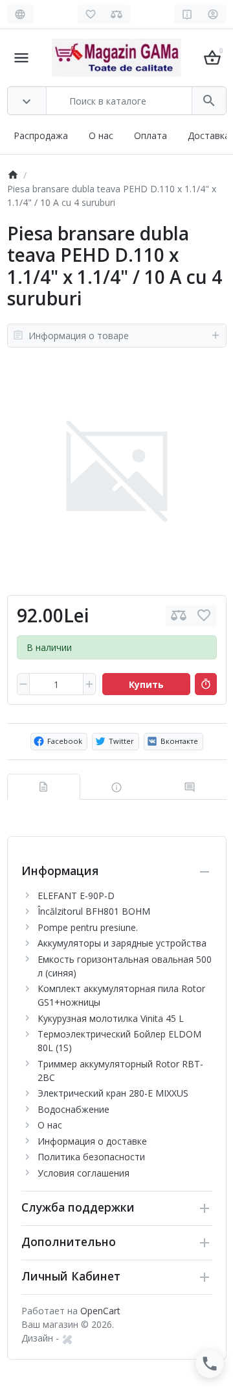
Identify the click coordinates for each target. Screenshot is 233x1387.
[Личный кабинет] (213, 14)
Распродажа (41, 135)
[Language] (20, 14)
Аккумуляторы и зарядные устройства (122, 943)
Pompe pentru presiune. (88, 927)
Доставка (209, 135)
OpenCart (100, 1310)
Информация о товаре (78, 335)
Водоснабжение (73, 1109)
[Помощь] (187, 14)
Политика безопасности (91, 1157)
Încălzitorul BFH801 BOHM (94, 911)
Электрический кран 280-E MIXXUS (113, 1093)
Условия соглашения (83, 1173)
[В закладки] (204, 615)
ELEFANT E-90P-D (76, 895)
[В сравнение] (179, 615)
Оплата (150, 135)
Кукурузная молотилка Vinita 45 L (111, 1018)
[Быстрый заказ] (206, 684)
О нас (101, 135)
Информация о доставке (92, 1141)
